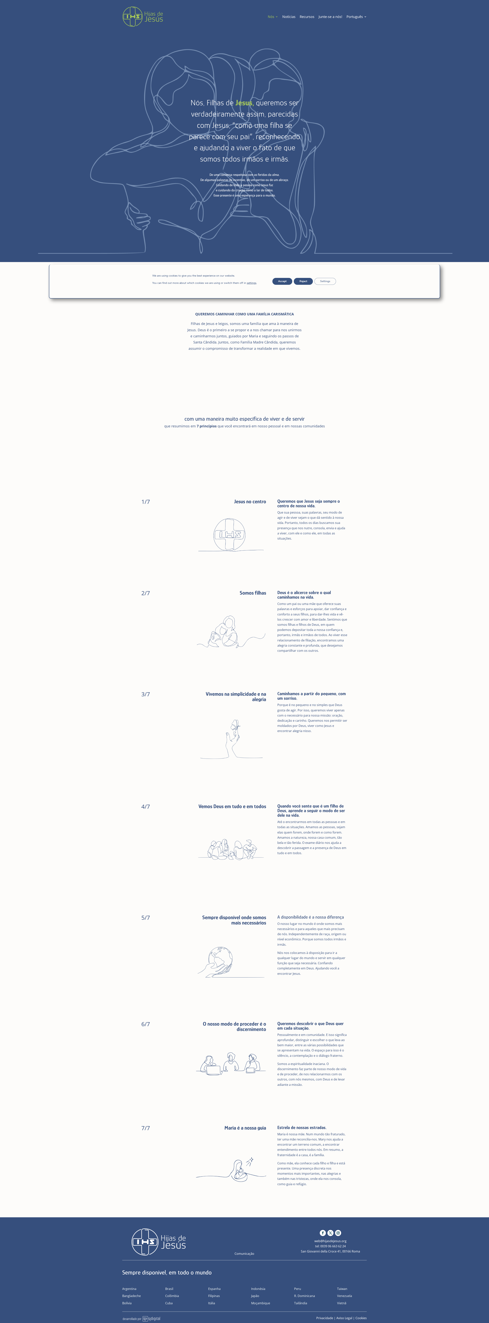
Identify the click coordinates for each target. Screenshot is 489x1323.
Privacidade (324, 1318)
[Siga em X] (330, 1233)
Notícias (289, 16)
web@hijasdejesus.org (330, 1241)
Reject (303, 281)
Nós (271, 16)
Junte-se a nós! (330, 16)
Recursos (307, 16)
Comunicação (244, 1254)
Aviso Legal (344, 1318)
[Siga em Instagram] (338, 1233)
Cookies (361, 1318)
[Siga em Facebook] (323, 1233)
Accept (282, 281)
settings (251, 283)
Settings (325, 281)
